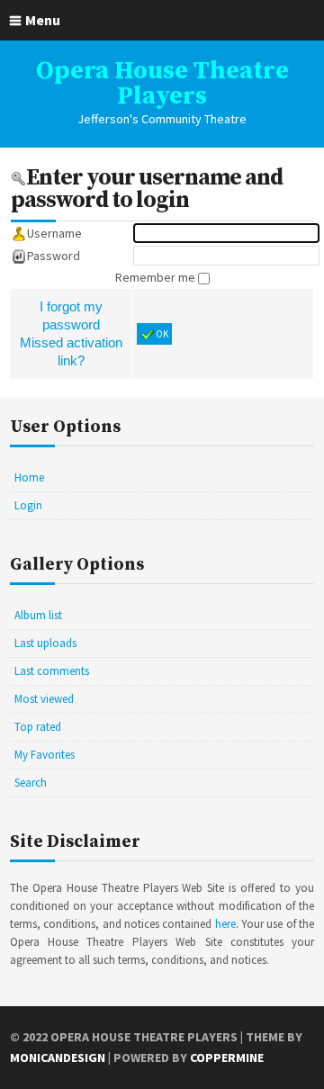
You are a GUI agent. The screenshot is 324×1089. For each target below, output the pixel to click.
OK (162, 334)
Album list (38, 615)
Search (30, 782)
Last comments (51, 671)
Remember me (156, 277)
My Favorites (44, 754)
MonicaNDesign (57, 1057)
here (225, 924)
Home (29, 477)
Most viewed (44, 698)
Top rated (37, 726)
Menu (42, 20)
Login (28, 505)
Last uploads (45, 643)
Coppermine (227, 1057)
